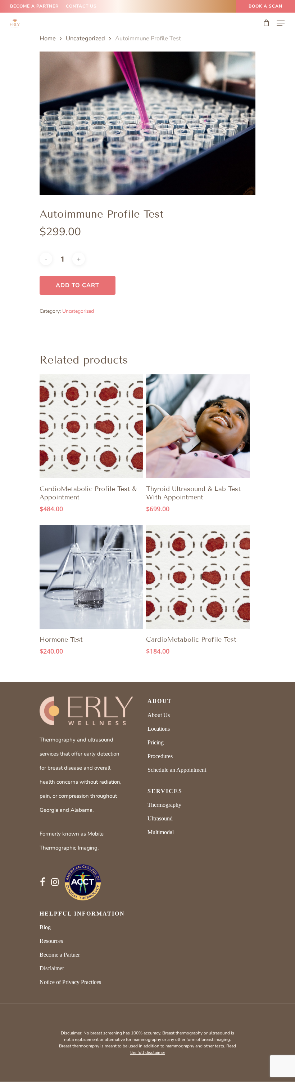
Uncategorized (85, 38)
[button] (281, 23)
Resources (51, 941)
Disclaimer (52, 968)
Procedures (160, 756)
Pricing (156, 742)
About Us (159, 715)
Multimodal (161, 832)
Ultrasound (160, 818)
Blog (45, 927)
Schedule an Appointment (177, 770)
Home (48, 38)
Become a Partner (60, 955)
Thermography (164, 805)
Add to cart (77, 285)
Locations (159, 729)
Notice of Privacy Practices (70, 982)
